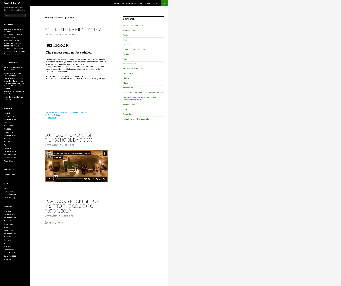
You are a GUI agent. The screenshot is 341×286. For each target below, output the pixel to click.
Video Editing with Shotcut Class (137, 119)
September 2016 (10, 158)
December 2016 (10, 151)
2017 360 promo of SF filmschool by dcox (68, 137)
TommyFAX (8, 91)
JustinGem (8, 73)
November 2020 (10, 135)
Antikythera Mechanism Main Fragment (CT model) (66, 112)
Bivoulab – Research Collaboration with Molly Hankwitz (137, 3)
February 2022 (9, 132)
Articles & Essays (130, 30)
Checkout (127, 44)
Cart (125, 40)
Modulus (126, 78)
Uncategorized (9, 174)
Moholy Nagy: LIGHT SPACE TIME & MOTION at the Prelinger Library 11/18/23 (13, 45)
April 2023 (7, 123)
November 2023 (10, 119)
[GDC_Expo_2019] (54, 223)
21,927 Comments (69, 35)
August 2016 (8, 161)
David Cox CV (129, 54)
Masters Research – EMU (133, 68)
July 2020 (7, 139)
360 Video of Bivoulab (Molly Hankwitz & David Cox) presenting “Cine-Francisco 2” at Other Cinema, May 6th (14, 83)
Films (125, 59)
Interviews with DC (131, 64)
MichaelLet (8, 97)
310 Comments (67, 216)
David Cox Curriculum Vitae (134, 49)
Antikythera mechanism (73, 29)
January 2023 (9, 126)
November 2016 (10, 155)
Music (125, 83)
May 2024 (7, 113)
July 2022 (7, 129)
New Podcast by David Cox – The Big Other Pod (143, 92)
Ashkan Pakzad (54, 115)
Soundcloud (128, 114)
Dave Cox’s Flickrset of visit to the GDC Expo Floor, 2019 (72, 206)
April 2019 (7, 145)
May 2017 (7, 148)
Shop (125, 109)
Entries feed (8, 191)
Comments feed (10, 194)
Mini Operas (128, 73)
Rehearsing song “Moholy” (13, 40)
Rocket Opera (129, 104)
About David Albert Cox (133, 25)
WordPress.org (9, 198)
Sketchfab (52, 118)
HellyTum (7, 67)
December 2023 (10, 116)
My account (128, 88)
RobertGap (8, 79)
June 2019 (7, 142)
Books (125, 35)
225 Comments (68, 145)
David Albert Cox (13, 3)
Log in (6, 188)
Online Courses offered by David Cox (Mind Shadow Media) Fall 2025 (141, 98)
